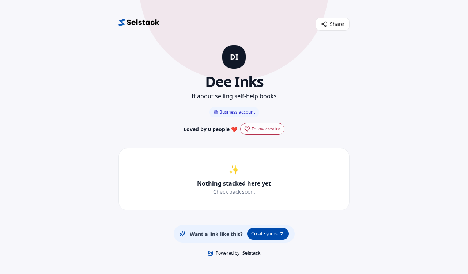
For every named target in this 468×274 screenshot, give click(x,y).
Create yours (264, 234)
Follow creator (266, 129)
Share (337, 23)
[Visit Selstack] (138, 24)
